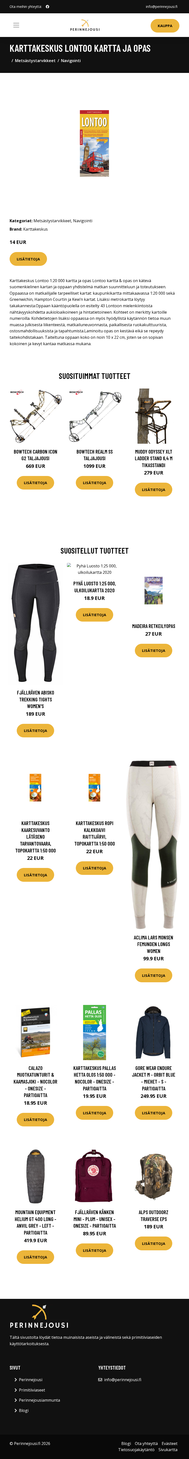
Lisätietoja (28, 258)
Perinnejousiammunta (39, 1400)
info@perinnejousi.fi (161, 6)
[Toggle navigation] (16, 25)
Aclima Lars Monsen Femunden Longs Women (153, 944)
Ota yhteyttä (146, 1443)
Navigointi (71, 60)
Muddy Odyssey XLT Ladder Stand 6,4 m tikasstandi (154, 458)
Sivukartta (167, 1449)
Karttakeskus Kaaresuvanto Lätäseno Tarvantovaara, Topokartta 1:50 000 (35, 836)
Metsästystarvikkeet (35, 60)
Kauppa (165, 25)
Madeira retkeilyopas (153, 626)
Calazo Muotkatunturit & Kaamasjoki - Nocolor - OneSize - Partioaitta (35, 1081)
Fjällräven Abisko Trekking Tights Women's (35, 699)
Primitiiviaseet (32, 1390)
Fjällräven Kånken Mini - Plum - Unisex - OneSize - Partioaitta (94, 1219)
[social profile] (47, 6)
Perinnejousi (30, 1379)
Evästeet (169, 1443)
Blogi (24, 1410)
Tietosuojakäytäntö (136, 1449)
